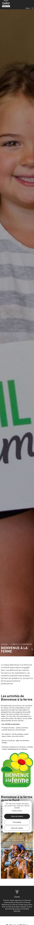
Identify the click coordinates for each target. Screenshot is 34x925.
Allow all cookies (17, 816)
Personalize (17, 822)
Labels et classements (21, 644)
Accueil (4, 644)
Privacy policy (17, 811)
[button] (32, 650)
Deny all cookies (17, 828)
